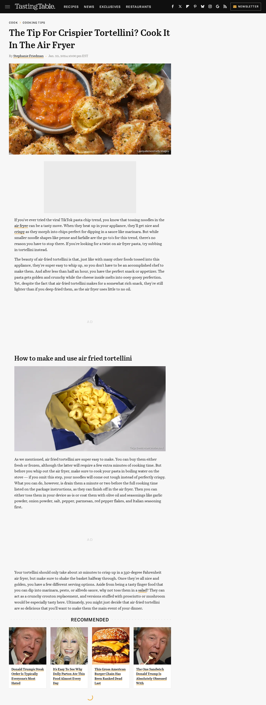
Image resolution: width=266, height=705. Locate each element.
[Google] (218, 7)
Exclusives (110, 6)
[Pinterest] (195, 7)
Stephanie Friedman (28, 55)
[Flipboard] (188, 7)
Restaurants (138, 6)
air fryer (21, 225)
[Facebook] (173, 7)
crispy (19, 231)
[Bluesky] (203, 7)
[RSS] (225, 7)
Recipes (71, 6)
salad (142, 590)
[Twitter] (180, 7)
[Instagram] (210, 7)
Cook (13, 22)
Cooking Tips (34, 22)
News (89, 6)
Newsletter (248, 6)
